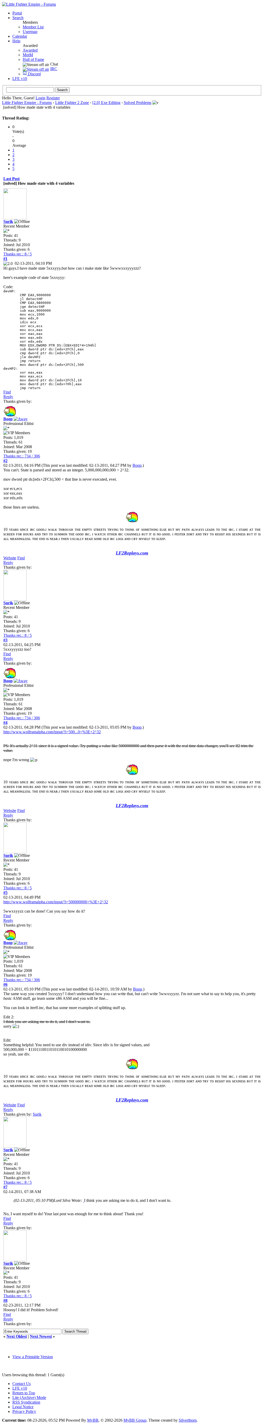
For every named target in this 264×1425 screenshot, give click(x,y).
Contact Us (21, 1383)
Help (16, 41)
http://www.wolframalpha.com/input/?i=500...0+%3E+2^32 (52, 732)
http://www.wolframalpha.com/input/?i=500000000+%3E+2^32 (55, 902)
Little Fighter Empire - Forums (27, 102)
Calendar (19, 36)
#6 (5, 984)
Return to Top (23, 1393)
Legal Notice (23, 1407)
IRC (53, 69)
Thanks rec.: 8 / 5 (17, 254)
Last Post (11, 178)
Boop (137, 465)
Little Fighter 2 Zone (72, 102)
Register (53, 98)
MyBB (92, 1420)
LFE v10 (19, 78)
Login (40, 98)
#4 (5, 722)
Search (17, 17)
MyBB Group (134, 1420)
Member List (33, 27)
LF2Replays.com (132, 552)
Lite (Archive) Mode (29, 1397)
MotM (28, 55)
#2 (5, 460)
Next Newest (41, 1336)
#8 (5, 1300)
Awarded (30, 50)
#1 (5, 258)
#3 (5, 640)
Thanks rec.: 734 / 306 (21, 456)
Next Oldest (16, 1336)
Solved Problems (137, 102)
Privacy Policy (24, 1411)
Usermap (30, 31)
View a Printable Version (32, 1357)
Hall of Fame (33, 59)
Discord (34, 74)
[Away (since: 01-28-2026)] (21, 419)
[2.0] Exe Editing (106, 102)
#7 (5, 1187)
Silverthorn (188, 1420)
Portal (17, 13)
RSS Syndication (26, 1402)
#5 (5, 892)
